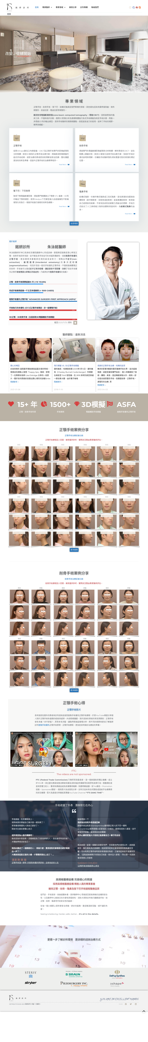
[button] (64, 206)
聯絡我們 (95, 7)
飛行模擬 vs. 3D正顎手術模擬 (66, 366)
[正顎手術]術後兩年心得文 (88, 866)
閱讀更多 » (14, 382)
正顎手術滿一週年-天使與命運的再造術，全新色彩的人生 (35, 863)
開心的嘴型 (15, 366)
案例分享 (73, 7)
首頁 (37, 7)
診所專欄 (84, 7)
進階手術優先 (43, 725)
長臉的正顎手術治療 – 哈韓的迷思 (111, 366)
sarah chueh (87, 863)
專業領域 (59, 7)
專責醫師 (46, 7)
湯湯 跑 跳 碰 (19, 860)
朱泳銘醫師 (56, 247)
